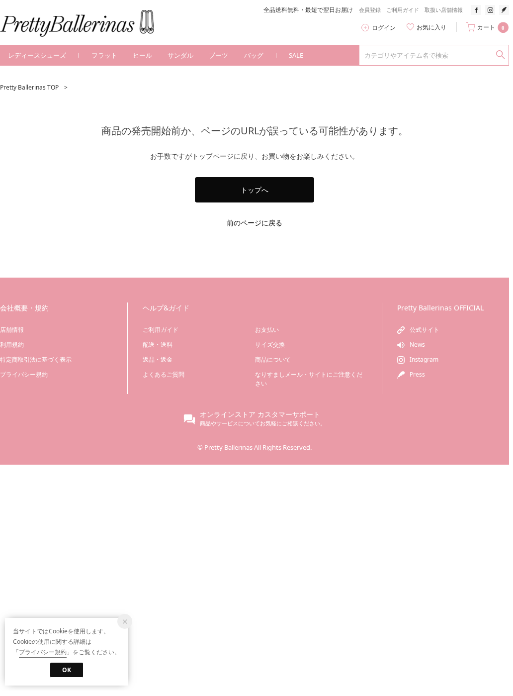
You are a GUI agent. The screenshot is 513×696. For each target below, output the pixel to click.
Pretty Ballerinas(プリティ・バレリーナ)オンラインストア (84, 23)
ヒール (142, 55)
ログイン (384, 27)
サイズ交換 (270, 344)
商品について (273, 359)
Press (417, 374)
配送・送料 (157, 344)
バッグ (253, 55)
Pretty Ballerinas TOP (29, 87)
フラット (104, 55)
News (417, 344)
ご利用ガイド (402, 10)
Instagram (424, 359)
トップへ (254, 190)
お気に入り (431, 27)
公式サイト (424, 329)
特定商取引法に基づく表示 (36, 359)
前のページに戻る (254, 222)
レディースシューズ (37, 55)
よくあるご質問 (163, 374)
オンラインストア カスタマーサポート (260, 414)
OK (66, 670)
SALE (296, 55)
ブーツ (218, 55)
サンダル (180, 55)
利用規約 (12, 344)
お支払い (267, 329)
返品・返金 (157, 359)
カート (491, 27)
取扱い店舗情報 (444, 10)
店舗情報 (12, 329)
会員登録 (370, 10)
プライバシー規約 (24, 374)
